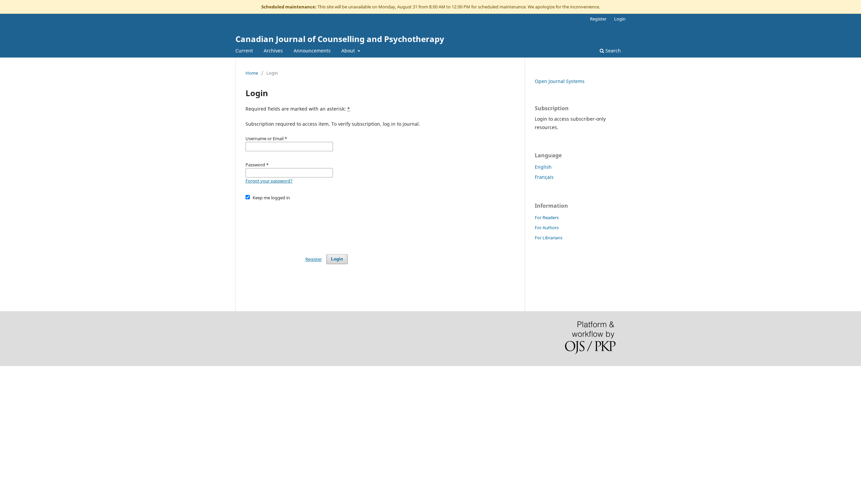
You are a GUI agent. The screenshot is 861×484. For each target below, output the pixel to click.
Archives (273, 50)
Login (620, 19)
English (543, 167)
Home (252, 73)
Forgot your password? (269, 181)
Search (612, 50)
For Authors (547, 228)
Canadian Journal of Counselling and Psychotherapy (339, 38)
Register (598, 19)
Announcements (312, 50)
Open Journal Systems (560, 81)
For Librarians (548, 238)
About (348, 50)
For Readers (547, 217)
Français (544, 177)
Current (244, 50)
